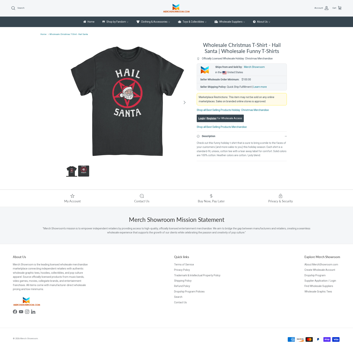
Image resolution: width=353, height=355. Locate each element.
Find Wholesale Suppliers (318, 286)
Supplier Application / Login (320, 280)
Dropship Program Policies (189, 291)
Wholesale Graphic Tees (318, 291)
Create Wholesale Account (319, 269)
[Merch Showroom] (176, 8)
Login (201, 118)
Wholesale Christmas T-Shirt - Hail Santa (68, 34)
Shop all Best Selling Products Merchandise (222, 126)
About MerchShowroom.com (321, 264)
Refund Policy (182, 286)
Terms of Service (184, 264)
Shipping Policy (183, 280)
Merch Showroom (254, 67)
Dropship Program (315, 275)
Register (212, 118)
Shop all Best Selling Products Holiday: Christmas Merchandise (233, 110)
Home (43, 34)
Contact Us (180, 302)
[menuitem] (88, 22)
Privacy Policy (182, 269)
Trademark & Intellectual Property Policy (197, 275)
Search (178, 296)
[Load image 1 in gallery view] (127, 100)
